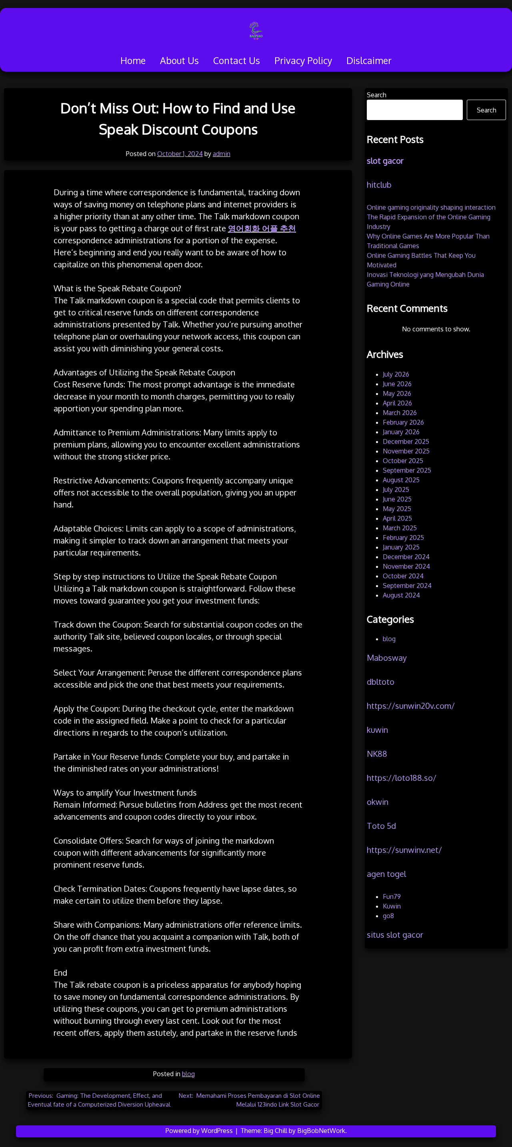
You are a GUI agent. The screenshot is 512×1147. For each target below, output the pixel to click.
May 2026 (397, 393)
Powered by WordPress (200, 1131)
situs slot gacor (395, 934)
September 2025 (407, 470)
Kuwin (392, 906)
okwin (377, 801)
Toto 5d (381, 825)
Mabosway (387, 657)
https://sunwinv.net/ (404, 849)
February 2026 (403, 422)
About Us (179, 60)
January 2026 (401, 432)
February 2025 (403, 537)
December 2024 (406, 557)
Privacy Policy (303, 60)
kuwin (377, 729)
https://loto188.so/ (401, 777)
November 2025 (406, 451)
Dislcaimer (369, 60)
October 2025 (403, 461)
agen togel (386, 873)
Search (376, 95)
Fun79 (392, 896)
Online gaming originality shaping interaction (431, 207)
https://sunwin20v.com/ (411, 705)
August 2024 (401, 595)
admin (221, 154)
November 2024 (406, 566)
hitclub (379, 184)
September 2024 (407, 586)
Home (133, 60)
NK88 (377, 753)
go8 (388, 916)
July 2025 (396, 489)
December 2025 (406, 441)
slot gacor (385, 160)
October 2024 (403, 576)
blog (188, 1074)
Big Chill (275, 1131)
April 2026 (397, 403)
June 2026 (397, 384)
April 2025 (397, 518)
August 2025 (401, 480)
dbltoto (380, 681)
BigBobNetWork (321, 1131)
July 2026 (396, 374)
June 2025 (397, 499)
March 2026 (400, 413)
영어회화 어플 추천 (262, 228)
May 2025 (397, 509)
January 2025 (401, 547)
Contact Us (236, 60)
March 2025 (400, 528)
